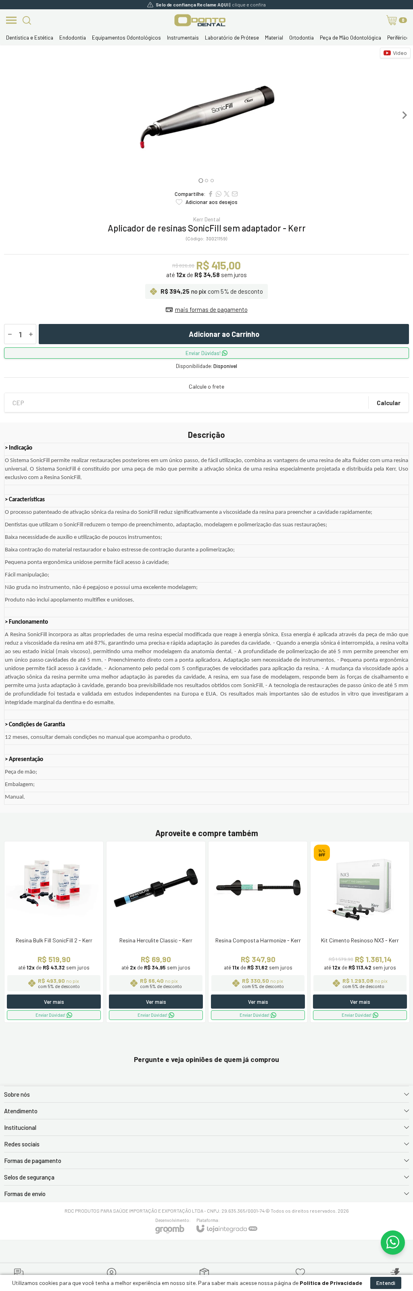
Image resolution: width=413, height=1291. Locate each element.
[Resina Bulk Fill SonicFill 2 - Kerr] (53, 931)
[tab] (200, 180)
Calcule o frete (206, 386)
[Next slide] (404, 115)
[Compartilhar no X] (226, 194)
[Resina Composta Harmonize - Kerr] (258, 931)
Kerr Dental (206, 219)
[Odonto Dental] (199, 20)
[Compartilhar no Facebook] (210, 194)
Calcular (388, 402)
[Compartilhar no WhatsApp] (218, 194)
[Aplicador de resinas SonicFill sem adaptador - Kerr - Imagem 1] (206, 115)
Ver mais (54, 1002)
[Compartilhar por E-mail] (235, 194)
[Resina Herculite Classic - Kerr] (155, 931)
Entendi (385, 1282)
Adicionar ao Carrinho (224, 334)
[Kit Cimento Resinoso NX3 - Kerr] (360, 931)
